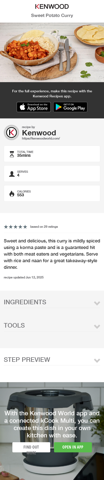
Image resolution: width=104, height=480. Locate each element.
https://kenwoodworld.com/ (41, 138)
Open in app (72, 447)
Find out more (31, 448)
